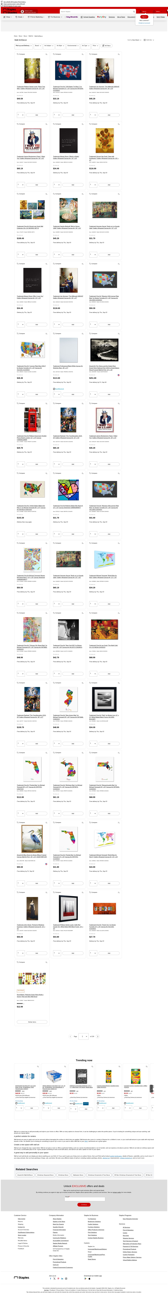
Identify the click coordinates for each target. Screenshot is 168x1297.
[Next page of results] (97, 1036)
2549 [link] (77, 1091)
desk (86, 1141)
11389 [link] (50, 1091)
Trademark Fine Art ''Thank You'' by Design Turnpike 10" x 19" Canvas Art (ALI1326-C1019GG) (102, 926)
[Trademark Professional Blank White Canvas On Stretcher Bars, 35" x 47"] (68, 350)
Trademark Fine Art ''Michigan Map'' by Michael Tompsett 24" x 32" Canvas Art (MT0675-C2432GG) (67, 787)
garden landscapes (116, 1156)
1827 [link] (132, 1091)
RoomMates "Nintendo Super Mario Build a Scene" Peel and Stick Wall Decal (30, 995)
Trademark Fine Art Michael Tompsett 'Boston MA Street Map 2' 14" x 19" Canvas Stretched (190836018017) (31, 577)
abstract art (106, 1158)
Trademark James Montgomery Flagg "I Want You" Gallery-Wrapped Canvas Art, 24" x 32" (31, 157)
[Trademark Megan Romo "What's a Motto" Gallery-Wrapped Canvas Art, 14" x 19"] (68, 140)
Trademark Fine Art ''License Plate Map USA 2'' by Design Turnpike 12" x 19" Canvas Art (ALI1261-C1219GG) (31, 368)
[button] (134, 11)
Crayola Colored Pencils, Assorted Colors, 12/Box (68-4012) (108, 1086)
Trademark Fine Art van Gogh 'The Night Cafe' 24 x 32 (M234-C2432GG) (103, 646)
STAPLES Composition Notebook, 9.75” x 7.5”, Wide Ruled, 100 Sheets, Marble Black (81, 1086)
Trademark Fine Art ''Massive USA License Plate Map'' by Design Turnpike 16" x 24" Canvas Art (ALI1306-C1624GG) (104, 507)
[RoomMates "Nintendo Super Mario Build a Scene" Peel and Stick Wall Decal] (32, 979)
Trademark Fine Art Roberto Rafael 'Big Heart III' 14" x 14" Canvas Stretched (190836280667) (68, 506)
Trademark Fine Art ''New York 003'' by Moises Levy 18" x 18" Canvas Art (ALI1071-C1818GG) (67, 646)
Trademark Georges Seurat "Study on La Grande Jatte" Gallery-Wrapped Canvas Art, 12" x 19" (104, 227)
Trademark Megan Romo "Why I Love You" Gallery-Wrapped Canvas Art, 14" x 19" (30, 297)
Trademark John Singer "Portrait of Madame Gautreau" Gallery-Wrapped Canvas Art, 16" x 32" (31, 926)
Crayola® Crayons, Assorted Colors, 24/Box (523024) (135, 1086)
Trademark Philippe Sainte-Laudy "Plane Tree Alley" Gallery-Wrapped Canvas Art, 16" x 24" (31, 87)
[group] (27, 1088)
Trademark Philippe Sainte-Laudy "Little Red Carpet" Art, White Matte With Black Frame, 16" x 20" (68, 926)
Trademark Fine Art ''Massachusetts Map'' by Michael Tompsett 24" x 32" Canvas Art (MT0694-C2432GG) (104, 787)
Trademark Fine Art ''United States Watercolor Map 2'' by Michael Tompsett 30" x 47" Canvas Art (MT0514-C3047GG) (31, 507)
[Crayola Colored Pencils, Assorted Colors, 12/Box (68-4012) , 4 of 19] (108, 1076)
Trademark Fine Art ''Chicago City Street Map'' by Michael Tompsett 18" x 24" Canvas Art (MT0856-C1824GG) (32, 647)
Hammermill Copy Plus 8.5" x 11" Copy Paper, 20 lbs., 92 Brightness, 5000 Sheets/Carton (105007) (25, 1087)
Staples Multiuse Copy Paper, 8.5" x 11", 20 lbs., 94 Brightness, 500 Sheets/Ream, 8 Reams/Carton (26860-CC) (54, 1087)
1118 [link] (104, 1091)
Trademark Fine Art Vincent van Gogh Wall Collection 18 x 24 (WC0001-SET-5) (30, 227)
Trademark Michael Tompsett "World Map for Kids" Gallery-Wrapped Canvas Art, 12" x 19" (103, 576)
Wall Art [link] (31, 36)
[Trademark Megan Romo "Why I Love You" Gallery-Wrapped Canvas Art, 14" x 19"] (32, 280)
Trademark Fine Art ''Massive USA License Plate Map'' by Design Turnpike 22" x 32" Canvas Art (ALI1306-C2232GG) (104, 298)
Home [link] (15, 36)
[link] (28, 2)
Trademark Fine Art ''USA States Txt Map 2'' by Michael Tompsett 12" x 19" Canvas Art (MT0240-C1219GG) (68, 88)
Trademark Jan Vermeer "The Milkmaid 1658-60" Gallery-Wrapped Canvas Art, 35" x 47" (68, 297)
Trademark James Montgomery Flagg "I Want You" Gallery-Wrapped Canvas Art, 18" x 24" (103, 437)
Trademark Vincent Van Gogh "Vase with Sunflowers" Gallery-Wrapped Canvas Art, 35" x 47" (103, 158)
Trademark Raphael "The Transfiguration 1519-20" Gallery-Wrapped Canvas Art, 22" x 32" (67, 437)
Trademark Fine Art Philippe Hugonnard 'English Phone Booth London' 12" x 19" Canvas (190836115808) (31, 438)
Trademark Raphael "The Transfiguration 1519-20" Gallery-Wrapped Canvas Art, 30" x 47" (31, 716)
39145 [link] (23, 1091)
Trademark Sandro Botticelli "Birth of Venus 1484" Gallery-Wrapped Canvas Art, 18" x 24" (67, 227)
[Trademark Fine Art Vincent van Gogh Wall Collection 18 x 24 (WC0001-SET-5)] (32, 210)
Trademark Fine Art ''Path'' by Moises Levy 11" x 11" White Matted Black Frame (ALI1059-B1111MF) (104, 717)
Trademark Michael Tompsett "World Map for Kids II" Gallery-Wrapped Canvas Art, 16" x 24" (103, 856)
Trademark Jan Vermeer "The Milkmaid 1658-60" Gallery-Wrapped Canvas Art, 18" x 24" (104, 87)
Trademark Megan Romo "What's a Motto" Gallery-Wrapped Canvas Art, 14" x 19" (66, 157)
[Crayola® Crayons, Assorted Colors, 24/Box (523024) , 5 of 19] (136, 1076)
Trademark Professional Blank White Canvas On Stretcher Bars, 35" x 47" (68, 367)
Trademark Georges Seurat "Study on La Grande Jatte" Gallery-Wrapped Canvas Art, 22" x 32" (68, 576)
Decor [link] (20, 36)
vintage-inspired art (126, 1158)
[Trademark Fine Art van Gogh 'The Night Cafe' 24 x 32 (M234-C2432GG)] (104, 629)
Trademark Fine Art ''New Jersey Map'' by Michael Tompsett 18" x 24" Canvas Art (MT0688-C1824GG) (68, 717)
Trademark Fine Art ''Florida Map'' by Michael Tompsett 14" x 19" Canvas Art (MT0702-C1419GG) (67, 857)
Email (67, 1197)
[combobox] (98, 11)
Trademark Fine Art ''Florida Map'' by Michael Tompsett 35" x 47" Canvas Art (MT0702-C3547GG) (31, 787)
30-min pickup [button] (19, 1101)
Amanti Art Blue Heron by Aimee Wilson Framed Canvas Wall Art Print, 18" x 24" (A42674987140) (32, 856)
